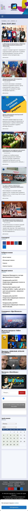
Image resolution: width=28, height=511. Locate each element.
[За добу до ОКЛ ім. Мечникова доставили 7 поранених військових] (14, 175)
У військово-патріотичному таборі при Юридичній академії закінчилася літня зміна (14, 45)
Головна (5, 482)
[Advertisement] (14, 464)
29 (10, 444)
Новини (5, 263)
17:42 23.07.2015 (7, 153)
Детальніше (5, 57)
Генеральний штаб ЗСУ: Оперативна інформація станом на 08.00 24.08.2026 (14, 282)
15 (10, 438)
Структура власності (7, 484)
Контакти (10, 485)
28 (7, 444)
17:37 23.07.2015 (7, 222)
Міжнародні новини (8, 260)
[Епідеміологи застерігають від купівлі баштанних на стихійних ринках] (14, 140)
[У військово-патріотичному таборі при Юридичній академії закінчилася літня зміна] (14, 33)
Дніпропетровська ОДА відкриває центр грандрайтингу (12, 79)
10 (17, 435)
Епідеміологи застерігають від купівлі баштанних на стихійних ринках (14, 150)
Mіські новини (6, 40)
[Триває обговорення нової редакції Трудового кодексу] (14, 104)
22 (10, 441)
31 (17, 444)
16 (14, 438)
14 (7, 438)
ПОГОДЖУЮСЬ (14, 507)
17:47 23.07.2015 (7, 48)
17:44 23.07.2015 (7, 117)
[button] (2, 16)
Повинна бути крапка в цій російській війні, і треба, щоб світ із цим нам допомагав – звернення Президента (14, 290)
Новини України (7, 266)
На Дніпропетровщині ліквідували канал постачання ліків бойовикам (13, 220)
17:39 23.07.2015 (7, 188)
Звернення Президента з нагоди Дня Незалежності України (13, 276)
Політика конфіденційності (16, 482)
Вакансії (16, 484)
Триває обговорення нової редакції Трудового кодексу (13, 115)
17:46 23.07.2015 (7, 82)
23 (14, 441)
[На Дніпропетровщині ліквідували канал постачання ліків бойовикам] (14, 209)
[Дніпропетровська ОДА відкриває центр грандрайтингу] (14, 68)
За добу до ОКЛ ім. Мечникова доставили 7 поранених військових (13, 186)
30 (14, 444)
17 (17, 438)
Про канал (17, 485)
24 (17, 441)
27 (3, 444)
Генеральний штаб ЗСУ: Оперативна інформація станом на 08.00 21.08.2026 (14, 298)
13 (3, 438)
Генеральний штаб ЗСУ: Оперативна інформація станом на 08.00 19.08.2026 (14, 305)
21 (7, 441)
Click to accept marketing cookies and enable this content (14, 405)
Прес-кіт (22, 484)
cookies (16, 503)
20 (3, 441)
